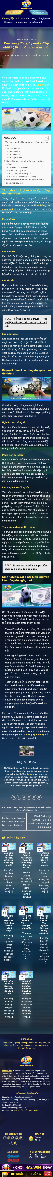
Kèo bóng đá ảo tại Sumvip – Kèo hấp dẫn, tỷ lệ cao (8, 987)
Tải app (25, 1043)
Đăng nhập (15, 1043)
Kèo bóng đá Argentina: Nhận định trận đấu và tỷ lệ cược (9, 923)
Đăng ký (6, 1043)
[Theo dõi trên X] (17, 1138)
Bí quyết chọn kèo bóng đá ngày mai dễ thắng (25, 163)
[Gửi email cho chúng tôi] (15, 1143)
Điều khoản (18, 1110)
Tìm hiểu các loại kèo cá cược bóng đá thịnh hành (26, 144)
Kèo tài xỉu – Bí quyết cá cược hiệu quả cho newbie (44, 859)
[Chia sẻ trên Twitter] (24, 797)
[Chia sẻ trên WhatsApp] (13, 797)
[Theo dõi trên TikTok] (13, 1138)
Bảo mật (28, 1110)
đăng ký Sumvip (35, 734)
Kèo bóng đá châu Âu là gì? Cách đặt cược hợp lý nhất (9, 859)
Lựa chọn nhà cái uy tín (21, 173)
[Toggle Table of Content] (45, 138)
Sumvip (30, 774)
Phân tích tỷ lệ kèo (19, 170)
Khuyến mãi (13, 1045)
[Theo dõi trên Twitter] (21, 1138)
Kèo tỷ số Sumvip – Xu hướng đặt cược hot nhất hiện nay (26, 987)
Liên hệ (23, 1045)
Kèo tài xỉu (15, 155)
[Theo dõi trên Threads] (11, 1143)
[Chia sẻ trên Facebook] (19, 797)
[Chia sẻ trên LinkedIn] (39, 797)
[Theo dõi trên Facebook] (5, 1138)
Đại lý (29, 1045)
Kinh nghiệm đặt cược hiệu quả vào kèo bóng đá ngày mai (25, 181)
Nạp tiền (42, 1043)
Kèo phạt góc (16, 158)
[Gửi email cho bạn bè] (29, 797)
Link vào (33, 1043)
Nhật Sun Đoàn (40, 55)
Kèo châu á (15, 148)
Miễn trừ (37, 1110)
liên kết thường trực (28, 810)
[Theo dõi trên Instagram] (9, 1138)
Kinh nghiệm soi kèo (12, 18)
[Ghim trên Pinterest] (34, 797)
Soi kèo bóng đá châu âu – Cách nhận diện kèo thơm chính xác (14, 821)
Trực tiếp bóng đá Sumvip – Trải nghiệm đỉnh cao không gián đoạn (44, 924)
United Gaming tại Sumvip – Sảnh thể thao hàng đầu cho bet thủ (26, 860)
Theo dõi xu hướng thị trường (23, 176)
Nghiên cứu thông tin (19, 167)
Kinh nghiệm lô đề (41, 1045)
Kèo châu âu (15, 151)
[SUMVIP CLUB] (26, 5)
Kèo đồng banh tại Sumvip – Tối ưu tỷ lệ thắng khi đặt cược (26, 922)
